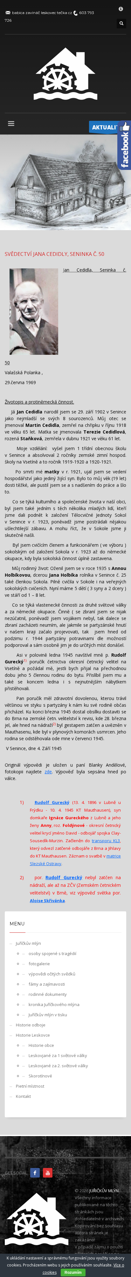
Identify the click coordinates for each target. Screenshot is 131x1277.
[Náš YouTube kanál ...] (47, 1173)
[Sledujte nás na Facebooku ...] (35, 1173)
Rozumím (73, 1272)
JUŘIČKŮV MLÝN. (104, 1190)
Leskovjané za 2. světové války (58, 1066)
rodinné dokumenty (48, 994)
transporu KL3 (106, 840)
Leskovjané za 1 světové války (58, 1055)
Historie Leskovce (33, 1035)
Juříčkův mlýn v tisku (48, 1015)
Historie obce (41, 1045)
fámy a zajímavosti (47, 984)
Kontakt (23, 1096)
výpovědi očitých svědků (52, 974)
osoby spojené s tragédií (52, 953)
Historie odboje (30, 1025)
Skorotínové (40, 1076)
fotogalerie (39, 964)
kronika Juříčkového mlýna (54, 1004)
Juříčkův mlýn (28, 943)
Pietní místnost (30, 1086)
